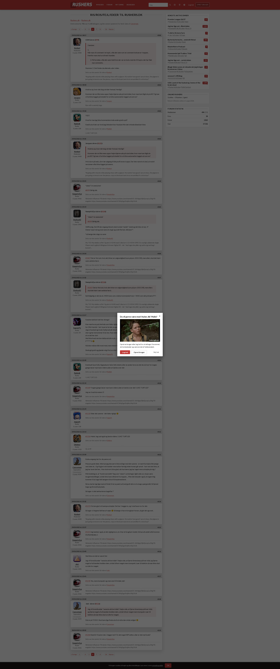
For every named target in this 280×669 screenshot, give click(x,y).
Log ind (125, 352)
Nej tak (156, 352)
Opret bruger (139, 352)
